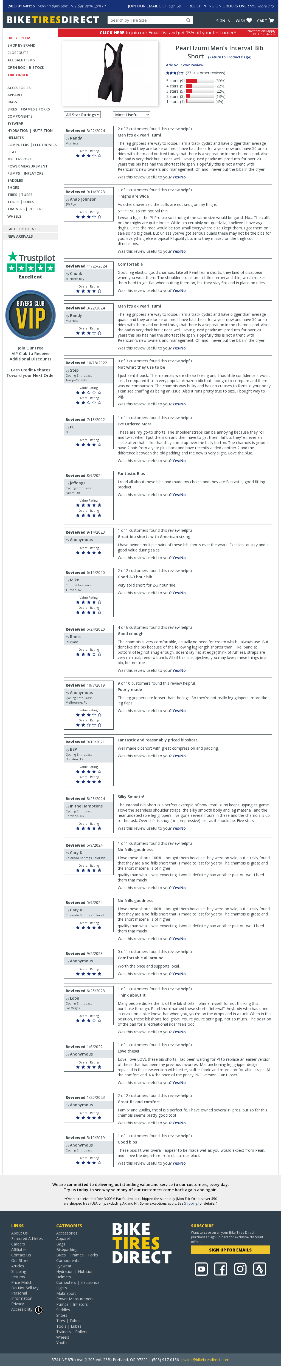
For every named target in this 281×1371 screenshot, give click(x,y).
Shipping (191, 1203)
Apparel (15, 94)
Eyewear (15, 123)
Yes (176, 177)
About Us (19, 1233)
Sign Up (174, 6)
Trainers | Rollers (25, 208)
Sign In (223, 20)
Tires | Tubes (20, 194)
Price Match (21, 1282)
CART (262, 20)
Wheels (14, 216)
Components (20, 116)
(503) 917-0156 (21, 5)
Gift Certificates (24, 228)
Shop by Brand (21, 45)
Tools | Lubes (20, 201)
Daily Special (19, 37)
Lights (14, 151)
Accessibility (21, 1309)
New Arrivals (20, 236)
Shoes (13, 187)
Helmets (15, 137)
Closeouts (18, 52)
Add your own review (184, 64)
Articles (17, 1265)
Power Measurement (27, 166)
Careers (18, 1244)
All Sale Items (21, 60)
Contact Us (21, 1255)
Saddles (15, 180)
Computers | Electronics (32, 144)
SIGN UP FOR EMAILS (230, 1250)
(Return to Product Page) (229, 57)
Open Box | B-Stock (25, 67)
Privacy (17, 1303)
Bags (12, 101)
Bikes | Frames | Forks (28, 109)
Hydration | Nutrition (30, 130)
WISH (240, 20)
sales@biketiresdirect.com (206, 1359)
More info (266, 6)
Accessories (19, 87)
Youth (61, 1342)
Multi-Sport (19, 159)
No (183, 177)
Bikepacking (66, 1249)
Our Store (20, 1260)
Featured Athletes (27, 1238)
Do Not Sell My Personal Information (24, 1293)
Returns (18, 1276)
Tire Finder (17, 74)
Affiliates (19, 1249)
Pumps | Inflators (25, 173)
